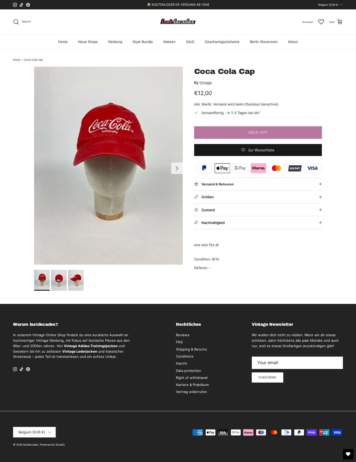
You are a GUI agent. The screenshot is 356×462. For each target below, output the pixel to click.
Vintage (205, 82)
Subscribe (268, 377)
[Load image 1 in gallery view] (108, 166)
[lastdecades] (178, 22)
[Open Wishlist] (348, 454)
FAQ (179, 342)
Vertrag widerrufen (191, 392)
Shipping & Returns (191, 349)
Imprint (181, 363)
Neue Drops (88, 42)
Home (63, 42)
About (293, 42)
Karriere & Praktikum (192, 385)
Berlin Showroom (264, 42)
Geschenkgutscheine (222, 42)
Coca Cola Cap (33, 59)
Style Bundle (143, 42)
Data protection (188, 371)
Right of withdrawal (191, 378)
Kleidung (115, 42)
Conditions (184, 356)
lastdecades (30, 444)
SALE (190, 42)
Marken (169, 42)
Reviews (182, 335)
